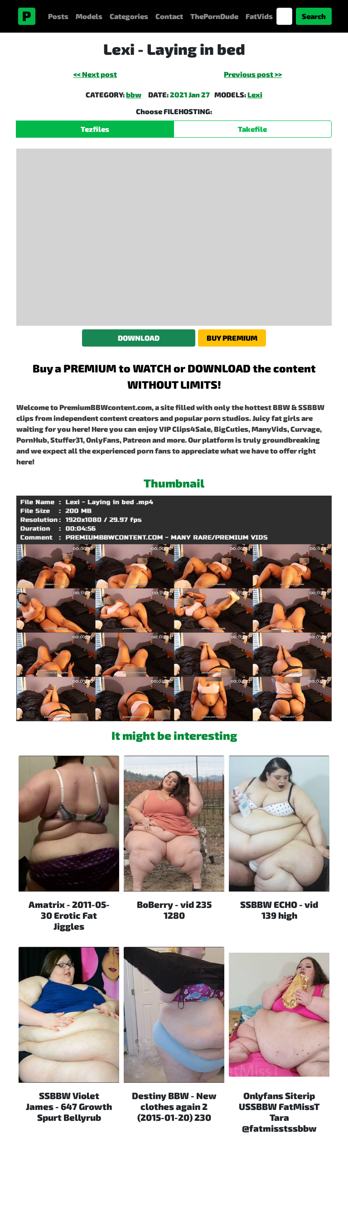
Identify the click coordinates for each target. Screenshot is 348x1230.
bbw (133, 94)
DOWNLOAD (139, 337)
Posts (58, 16)
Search (314, 16)
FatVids (259, 16)
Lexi (254, 94)
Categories (129, 16)
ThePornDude (214, 16)
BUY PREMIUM (232, 337)
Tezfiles (95, 129)
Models (89, 16)
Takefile (252, 129)
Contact (169, 16)
